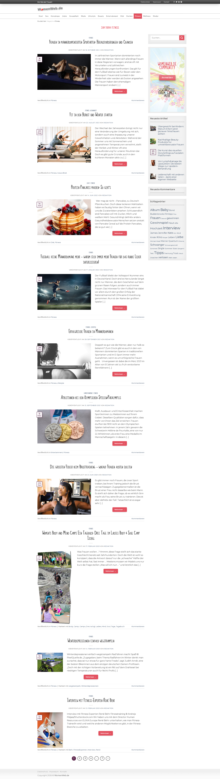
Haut (171, 223)
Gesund (163, 218)
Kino (159, 237)
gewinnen (173, 218)
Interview (91, 750)
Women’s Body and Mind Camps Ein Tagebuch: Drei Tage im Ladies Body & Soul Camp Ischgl (91, 535)
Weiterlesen (119, 91)
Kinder (156, 16)
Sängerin (181, 248)
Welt (170, 258)
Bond (172, 210)
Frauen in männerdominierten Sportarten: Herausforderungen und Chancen (91, 42)
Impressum (157, 2)
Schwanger (157, 244)
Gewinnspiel (159, 222)
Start (41, 16)
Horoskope (55, 16)
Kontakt (166, 2)
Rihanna (181, 241)
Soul (108, 626)
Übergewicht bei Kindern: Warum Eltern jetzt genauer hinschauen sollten (171, 130)
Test (152, 253)
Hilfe (176, 223)
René (98, 750)
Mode (83, 16)
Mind (104, 626)
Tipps (159, 253)
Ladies (98, 626)
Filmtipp (169, 214)
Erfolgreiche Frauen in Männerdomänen (91, 331)
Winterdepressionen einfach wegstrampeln (91, 641)
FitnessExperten (80, 750)
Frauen (155, 218)
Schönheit (153, 248)
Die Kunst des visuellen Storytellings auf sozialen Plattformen (170, 153)
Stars (175, 248)
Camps (82, 626)
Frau (174, 214)
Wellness (147, 16)
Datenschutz (145, 2)
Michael (153, 241)
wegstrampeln (75, 686)
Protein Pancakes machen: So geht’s (91, 187)
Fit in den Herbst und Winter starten (91, 115)
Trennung (168, 253)
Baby (164, 210)
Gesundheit (74, 16)
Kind (179, 233)
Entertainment (112, 16)
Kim (175, 233)
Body (71, 626)
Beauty (101, 16)
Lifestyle (91, 16)
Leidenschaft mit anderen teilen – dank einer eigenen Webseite (171, 177)
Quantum (173, 241)
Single (161, 248)
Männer (164, 241)
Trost (175, 253)
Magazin (50, 21)
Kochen (129, 16)
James (154, 232)
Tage (113, 626)
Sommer (168, 248)
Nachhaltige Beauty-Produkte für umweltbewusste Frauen (171, 142)
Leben (171, 237)
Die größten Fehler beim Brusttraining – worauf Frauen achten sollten (91, 467)
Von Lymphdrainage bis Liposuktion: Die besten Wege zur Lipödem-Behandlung (170, 165)
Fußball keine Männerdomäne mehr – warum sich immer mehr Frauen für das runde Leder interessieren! (91, 259)
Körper (165, 237)
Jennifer (162, 232)
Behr (71, 750)
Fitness (138, 16)
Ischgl (92, 626)
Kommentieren (138, 100)
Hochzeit (156, 228)
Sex (46, 16)
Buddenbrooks (157, 214)
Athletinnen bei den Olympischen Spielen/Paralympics (91, 398)
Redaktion (108, 50)
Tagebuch (120, 626)
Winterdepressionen (89, 686)
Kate (170, 232)
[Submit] (181, 37)
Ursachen (154, 258)
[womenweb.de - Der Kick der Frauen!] (50, 8)
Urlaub (180, 253)
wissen (175, 258)
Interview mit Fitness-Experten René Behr (91, 700)
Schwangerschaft (171, 245)
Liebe (64, 16)
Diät (122, 16)
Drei (88, 626)
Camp (76, 626)
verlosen (163, 257)
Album (155, 210)
